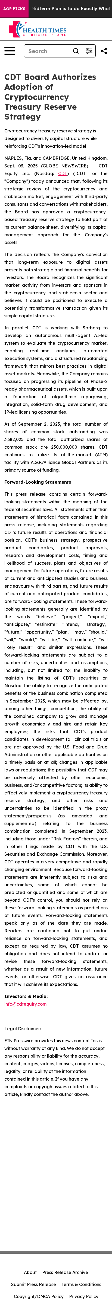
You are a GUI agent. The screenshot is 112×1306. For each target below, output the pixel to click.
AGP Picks (14, 8)
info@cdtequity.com (25, 1004)
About (30, 1272)
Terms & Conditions (81, 1284)
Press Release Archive (65, 1272)
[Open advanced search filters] (88, 51)
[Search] (75, 51)
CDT (62, 173)
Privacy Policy (83, 1296)
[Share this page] (104, 50)
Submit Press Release (33, 1284)
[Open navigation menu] (9, 50)
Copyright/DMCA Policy (39, 1296)
